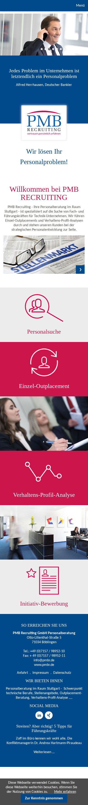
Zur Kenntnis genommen (44, 798)
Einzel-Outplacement (44, 386)
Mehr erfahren (65, 792)
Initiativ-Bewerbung (44, 603)
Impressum (40, 673)
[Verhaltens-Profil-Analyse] (44, 471)
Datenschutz (62, 673)
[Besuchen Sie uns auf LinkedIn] (39, 713)
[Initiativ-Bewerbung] (44, 580)
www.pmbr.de (44, 665)
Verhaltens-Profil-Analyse (44, 495)
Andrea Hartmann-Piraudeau (60, 743)
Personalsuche (44, 331)
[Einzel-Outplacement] (44, 362)
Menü (80, 5)
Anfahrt (22, 673)
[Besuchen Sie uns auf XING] (49, 713)
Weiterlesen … (44, 752)
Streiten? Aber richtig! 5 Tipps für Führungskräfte (44, 728)
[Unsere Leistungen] (44, 308)
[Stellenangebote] (44, 273)
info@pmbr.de (44, 660)
